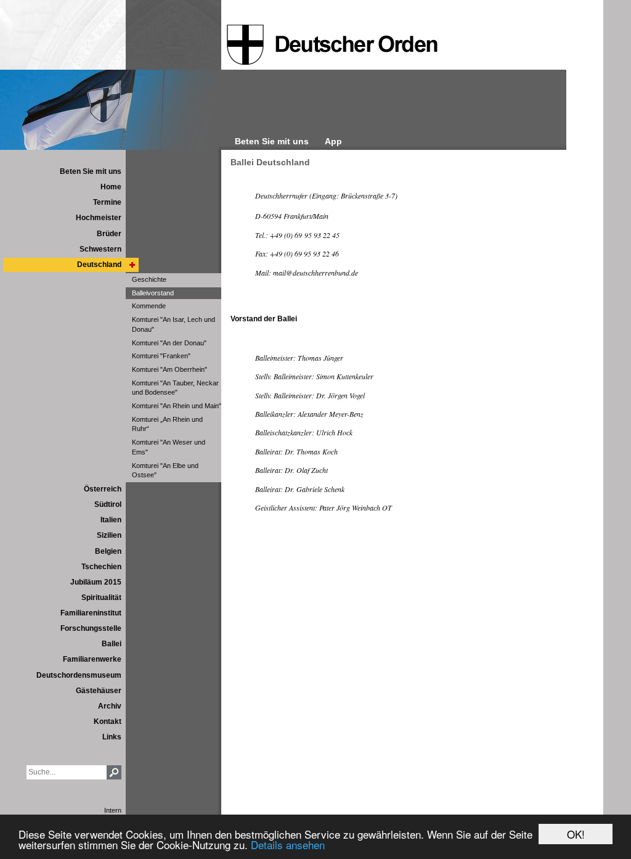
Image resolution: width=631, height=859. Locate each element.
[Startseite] (332, 45)
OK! (576, 834)
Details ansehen (288, 844)
